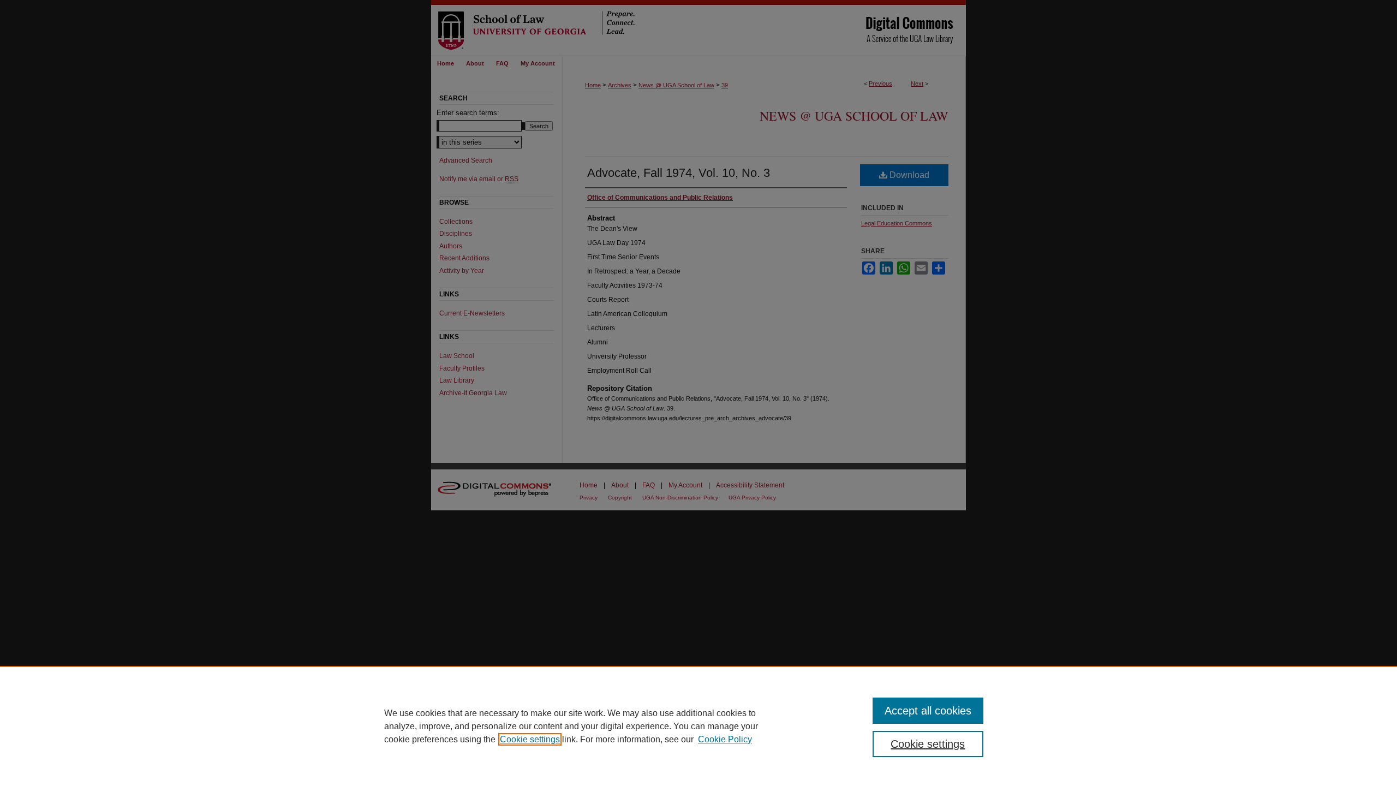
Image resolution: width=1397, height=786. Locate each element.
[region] (698, 726)
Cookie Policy (725, 739)
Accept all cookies (928, 711)
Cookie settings (530, 739)
